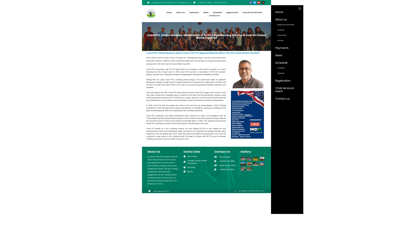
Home (169, 12)
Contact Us (214, 15)
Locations (281, 68)
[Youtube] (258, 2)
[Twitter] (254, 2)
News (206, 12)
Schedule (217, 12)
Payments (194, 12)
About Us (180, 12)
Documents (281, 35)
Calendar (280, 73)
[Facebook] (250, 2)
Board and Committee (285, 25)
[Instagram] (262, 2)
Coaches (280, 30)
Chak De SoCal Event (252, 12)
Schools (280, 40)
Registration (232, 12)
